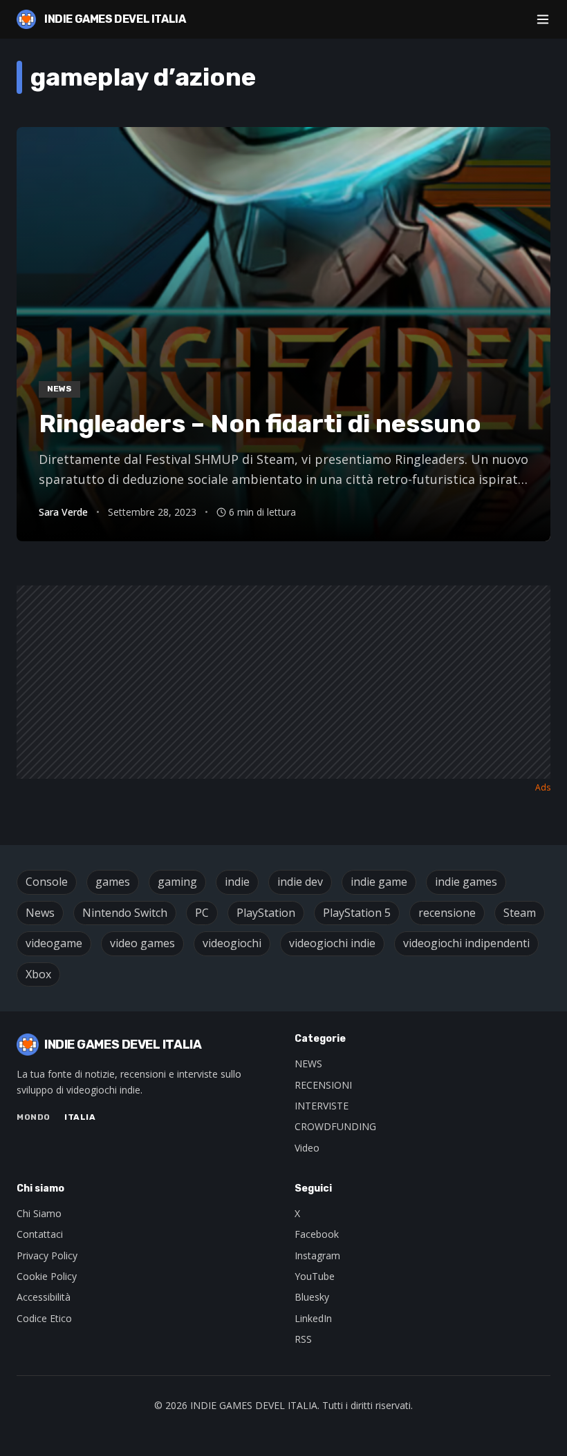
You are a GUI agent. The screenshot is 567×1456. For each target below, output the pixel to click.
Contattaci (40, 1234)
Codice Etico (44, 1318)
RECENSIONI (323, 1084)
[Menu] (543, 19)
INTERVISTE (321, 1105)
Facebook (317, 1234)
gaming (177, 881)
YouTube (315, 1276)
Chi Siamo (39, 1213)
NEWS (308, 1063)
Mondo (33, 1117)
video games (142, 943)
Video (307, 1147)
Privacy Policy (47, 1255)
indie (237, 881)
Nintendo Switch (124, 912)
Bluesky (312, 1296)
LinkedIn (313, 1318)
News (40, 912)
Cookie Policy (47, 1276)
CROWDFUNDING (335, 1126)
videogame (54, 943)
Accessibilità (44, 1296)
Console (47, 881)
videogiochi (232, 943)
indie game (379, 881)
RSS (303, 1339)
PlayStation (265, 912)
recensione (447, 912)
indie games (466, 881)
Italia (80, 1117)
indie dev (300, 881)
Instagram (317, 1255)
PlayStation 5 (357, 912)
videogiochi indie (332, 943)
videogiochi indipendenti (466, 943)
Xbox (38, 974)
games (112, 881)
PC (202, 912)
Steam (519, 912)
